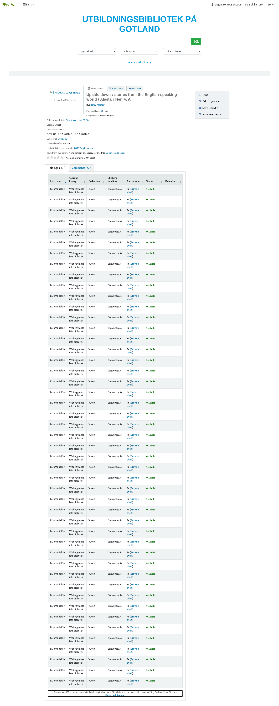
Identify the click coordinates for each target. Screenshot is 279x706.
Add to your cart (211, 101)
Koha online (11, 4)
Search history (254, 4)
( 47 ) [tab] (56, 167)
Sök (196, 41)
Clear (272, 4)
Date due (170, 181)
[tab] (81, 168)
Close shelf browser (126, 695)
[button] (28, 4)
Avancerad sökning (139, 62)
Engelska (62, 138)
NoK (80, 120)
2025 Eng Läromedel (84, 148)
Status (149, 181)
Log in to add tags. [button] (115, 152)
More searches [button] (210, 114)
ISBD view (136, 88)
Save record (209, 107)
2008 (86, 120)
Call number (133, 181)
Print (205, 94)
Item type (55, 181)
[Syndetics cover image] (65, 92)
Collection (94, 181)
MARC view (117, 88)
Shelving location (113, 179)
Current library (73, 179)
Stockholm (71, 120)
